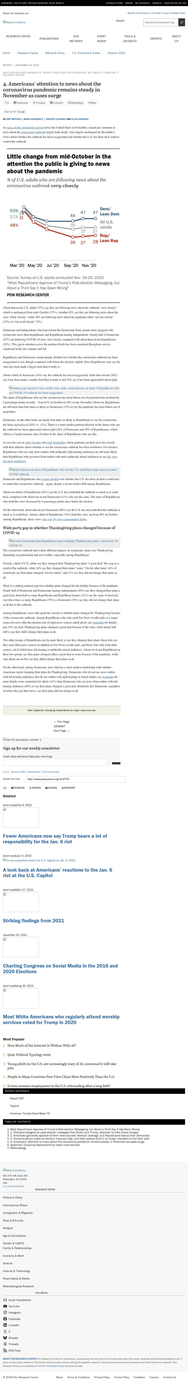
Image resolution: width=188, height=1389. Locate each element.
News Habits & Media (16, 1278)
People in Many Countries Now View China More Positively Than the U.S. (61, 1077)
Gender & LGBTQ (13, 1243)
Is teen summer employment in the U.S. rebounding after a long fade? (59, 1086)
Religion (8, 1228)
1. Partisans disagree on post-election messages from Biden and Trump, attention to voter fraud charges (74, 1132)
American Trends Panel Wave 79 (30, 1113)
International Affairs (15, 1205)
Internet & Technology (16, 1271)
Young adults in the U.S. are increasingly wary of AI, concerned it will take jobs (62, 1066)
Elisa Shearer (80, 119)
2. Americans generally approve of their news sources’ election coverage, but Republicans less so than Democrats (79, 1135)
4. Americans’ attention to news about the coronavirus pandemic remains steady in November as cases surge (77, 1141)
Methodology (18, 1148)
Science (7, 1263)
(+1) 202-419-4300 (13, 1186)
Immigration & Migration (18, 1213)
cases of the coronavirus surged (25, 127)
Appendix (98, 622)
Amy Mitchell (14, 119)
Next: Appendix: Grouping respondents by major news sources (62, 710)
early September (56, 442)
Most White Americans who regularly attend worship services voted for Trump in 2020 (61, 1019)
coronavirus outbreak (33, 132)
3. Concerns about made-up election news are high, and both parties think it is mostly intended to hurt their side (79, 1138)
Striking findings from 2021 (33, 920)
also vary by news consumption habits (64, 519)
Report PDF (17, 1098)
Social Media (34, 771)
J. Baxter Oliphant (55, 119)
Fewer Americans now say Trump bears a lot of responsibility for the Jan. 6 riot (55, 839)
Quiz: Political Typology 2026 (29, 1055)
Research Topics (18, 36)
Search (120, 20)
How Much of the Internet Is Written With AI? (42, 1045)
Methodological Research (18, 1286)
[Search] (181, 22)
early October (33, 442)
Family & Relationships (17, 1248)
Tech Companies (50, 771)
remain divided (50, 479)
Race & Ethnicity (13, 1220)
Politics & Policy (12, 1197)
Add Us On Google (14, 111)
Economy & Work (13, 1256)
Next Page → (62, 730)
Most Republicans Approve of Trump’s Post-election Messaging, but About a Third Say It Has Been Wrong (61, 74)
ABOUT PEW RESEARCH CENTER (19, 1358)
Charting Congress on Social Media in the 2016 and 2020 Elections (60, 968)
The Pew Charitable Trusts (51, 1366)
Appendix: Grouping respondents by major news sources (45, 1145)
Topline (14, 1105)
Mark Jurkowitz (33, 119)
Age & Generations (14, 1235)
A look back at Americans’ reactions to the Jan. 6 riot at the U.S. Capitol (57, 873)
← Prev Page (61, 721)
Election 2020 (18, 771)
